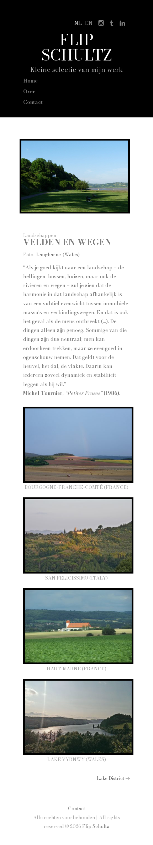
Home (30, 80)
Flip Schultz (76, 47)
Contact (33, 102)
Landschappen (39, 235)
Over (29, 91)
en (89, 23)
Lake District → (113, 778)
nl (78, 23)
